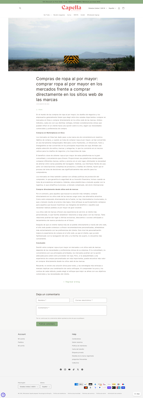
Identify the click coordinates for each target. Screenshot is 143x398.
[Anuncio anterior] (19, 2)
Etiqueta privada (78, 352)
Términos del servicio (88, 393)
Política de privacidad (74, 393)
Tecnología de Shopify (45, 393)
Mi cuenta (21, 339)
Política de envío (101, 393)
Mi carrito (21, 346)
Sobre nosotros (77, 342)
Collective (75, 363)
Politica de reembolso (79, 346)
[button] (20, 8)
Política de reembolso (59, 393)
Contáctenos (76, 339)
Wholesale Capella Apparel (30, 393)
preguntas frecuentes (79, 359)
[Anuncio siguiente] (124, 2)
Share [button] (40, 109)
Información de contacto (115, 393)
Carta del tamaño (78, 349)
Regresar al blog (73, 282)
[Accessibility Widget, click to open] (3, 395)
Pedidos (21, 342)
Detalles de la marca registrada (83, 356)
